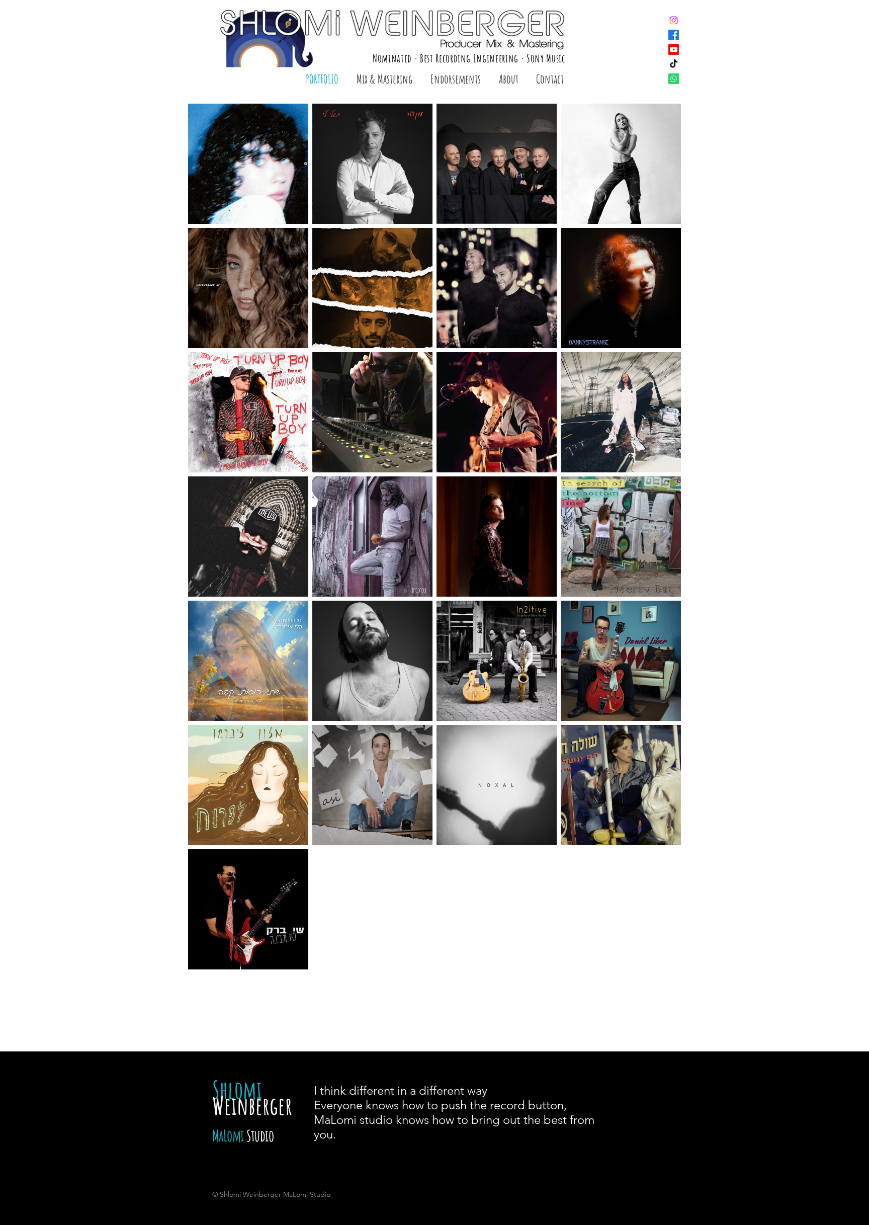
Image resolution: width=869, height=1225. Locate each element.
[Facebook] (673, 35)
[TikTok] (673, 64)
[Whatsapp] (673, 78)
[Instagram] (673, 20)
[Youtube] (673, 49)
